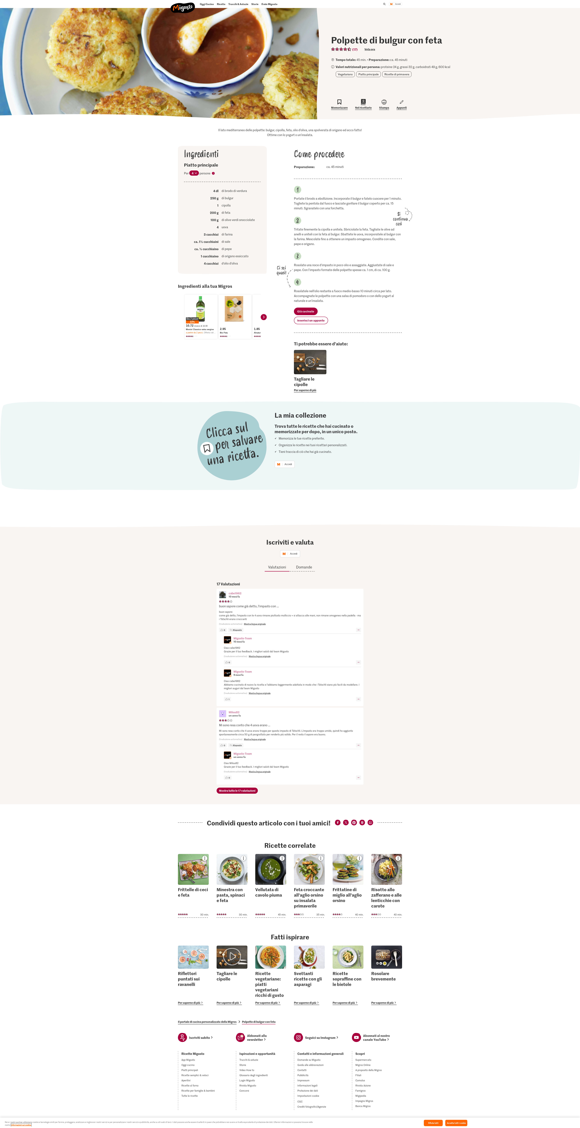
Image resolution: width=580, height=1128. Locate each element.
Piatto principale (368, 74)
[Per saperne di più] (310, 384)
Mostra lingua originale (255, 623)
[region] (290, 1123)
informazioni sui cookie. (21, 1124)
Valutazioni (277, 567)
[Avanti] (264, 317)
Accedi (398, 4)
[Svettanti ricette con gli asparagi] (309, 975)
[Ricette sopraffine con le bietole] (348, 975)
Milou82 (234, 712)
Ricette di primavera (396, 74)
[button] (222, 595)
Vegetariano (345, 74)
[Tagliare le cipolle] (232, 975)
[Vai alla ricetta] (193, 886)
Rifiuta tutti (433, 1123)
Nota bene (213, 174)
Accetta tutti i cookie (456, 1123)
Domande (304, 567)
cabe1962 (235, 593)
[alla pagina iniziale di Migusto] (183, 5)
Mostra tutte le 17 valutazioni (237, 790)
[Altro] (358, 630)
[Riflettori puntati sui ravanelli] (193, 975)
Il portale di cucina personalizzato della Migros (207, 1021)
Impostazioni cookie (308, 1095)
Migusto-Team (243, 638)
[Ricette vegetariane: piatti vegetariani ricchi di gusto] (270, 975)
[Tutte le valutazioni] (341, 49)
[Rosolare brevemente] (386, 975)
